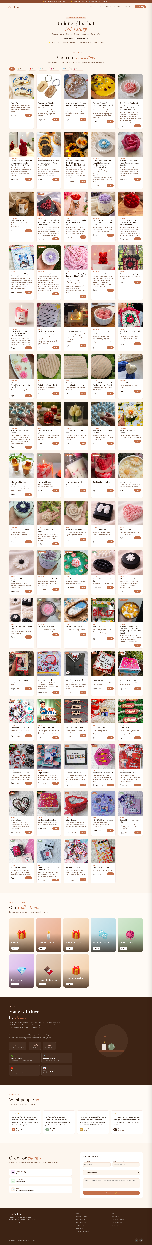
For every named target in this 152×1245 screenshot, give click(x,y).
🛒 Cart (140, 7)
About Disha (116, 1216)
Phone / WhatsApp (118, 1161)
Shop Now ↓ (69, 39)
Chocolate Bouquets (83, 1231)
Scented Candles (81, 1216)
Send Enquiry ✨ (111, 1193)
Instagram (115, 1225)
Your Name (87, 1161)
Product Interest (89, 1169)
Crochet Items (80, 1225)
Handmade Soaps (82, 1222)
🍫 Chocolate (78, 69)
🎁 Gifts (32, 69)
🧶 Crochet (54, 69)
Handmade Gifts (81, 1219)
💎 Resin (65, 69)
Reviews (117, 7)
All (12, 69)
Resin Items (79, 1228)
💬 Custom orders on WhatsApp (99, 1)
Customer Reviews (118, 1219)
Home (92, 7)
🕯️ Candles (21, 69)
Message (86, 1177)
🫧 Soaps (43, 69)
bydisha (12, 6)
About (108, 7)
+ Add (28, 115)
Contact (127, 7)
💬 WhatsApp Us (81, 39)
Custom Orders (117, 1222)
